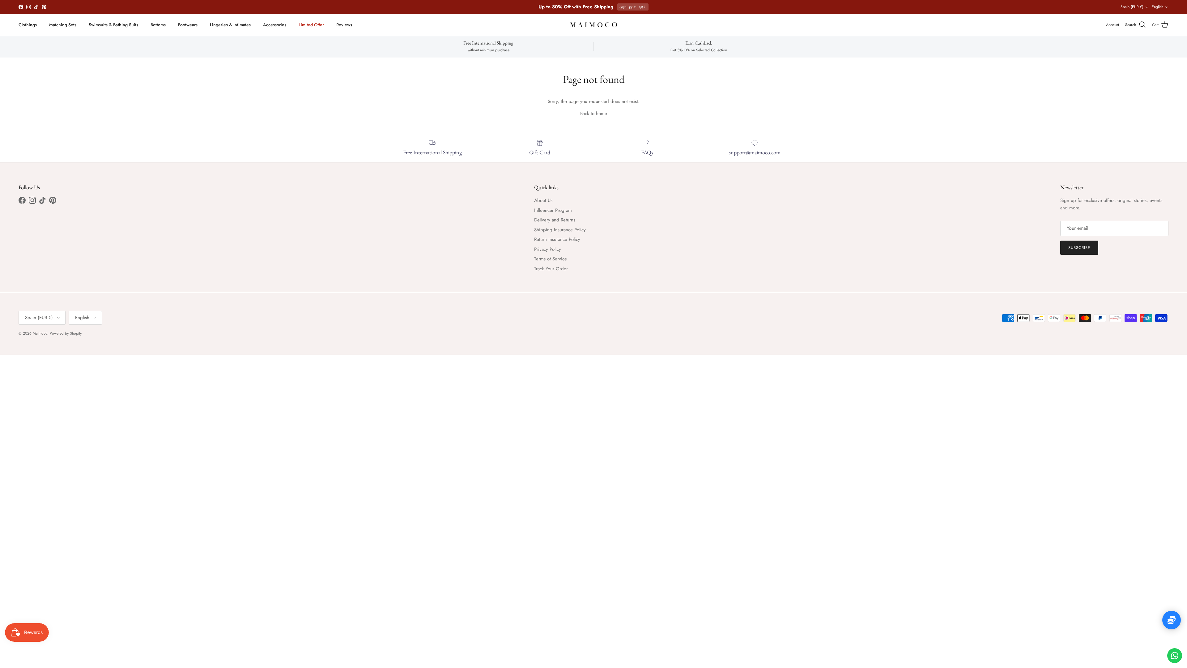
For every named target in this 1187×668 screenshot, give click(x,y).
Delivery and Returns (554, 219)
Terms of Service (550, 258)
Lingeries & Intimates (230, 25)
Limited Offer (311, 25)
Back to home (593, 113)
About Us (543, 200)
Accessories (274, 25)
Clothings (28, 25)
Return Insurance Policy (557, 239)
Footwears (188, 25)
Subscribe (1079, 247)
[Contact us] (1174, 655)
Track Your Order (551, 268)
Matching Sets (62, 25)
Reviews (344, 25)
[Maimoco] (594, 25)
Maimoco (40, 333)
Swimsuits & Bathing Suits (113, 25)
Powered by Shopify (66, 333)
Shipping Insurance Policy (560, 229)
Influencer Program (553, 210)
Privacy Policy (547, 249)
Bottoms (158, 25)
